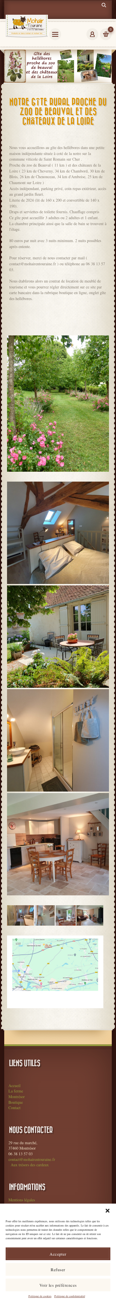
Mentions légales (21, 1199)
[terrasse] (58, 636)
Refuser (58, 1269)
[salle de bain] (58, 740)
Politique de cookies (40, 1296)
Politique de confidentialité (69, 1296)
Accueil (14, 1085)
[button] (107, 1211)
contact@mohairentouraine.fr (31, 1159)
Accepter (58, 1254)
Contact (14, 1107)
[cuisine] (58, 844)
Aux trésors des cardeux (30, 1164)
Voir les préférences (58, 1285)
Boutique (15, 1102)
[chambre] (58, 533)
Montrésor (16, 1096)
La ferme (15, 1091)
